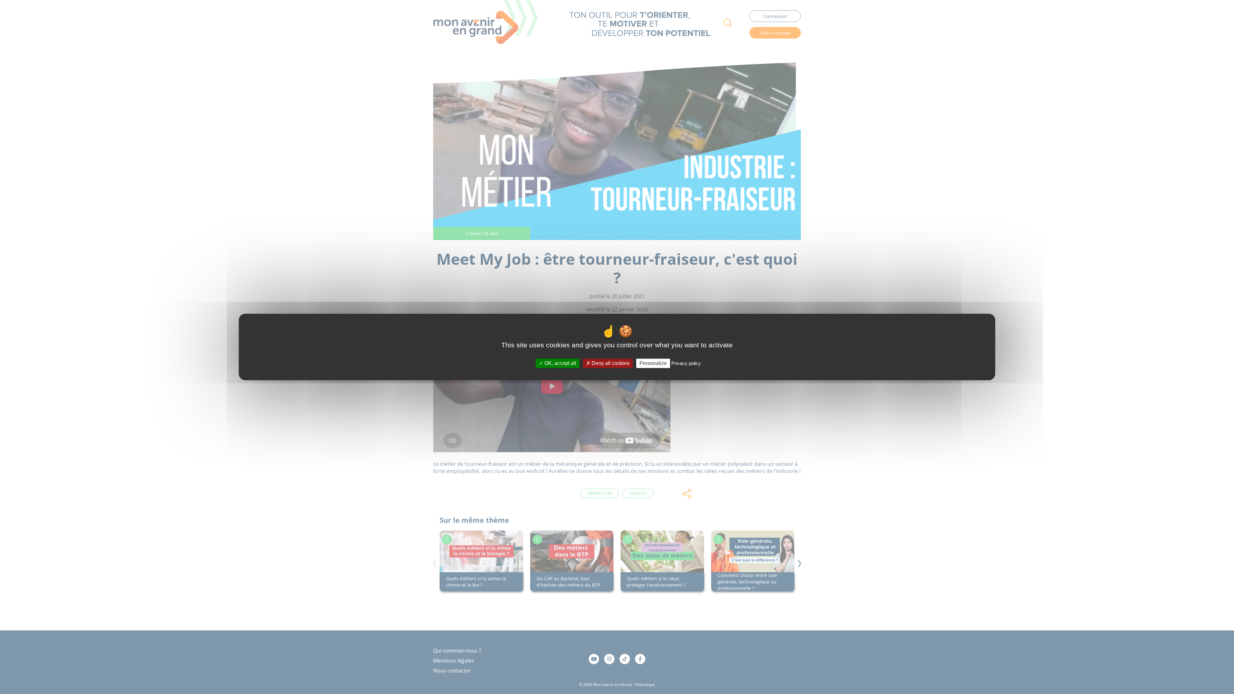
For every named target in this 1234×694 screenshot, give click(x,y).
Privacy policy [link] (686, 363)
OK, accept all (559, 363)
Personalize (653, 363)
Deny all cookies (610, 363)
